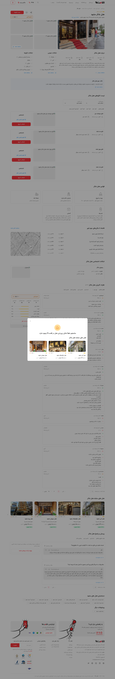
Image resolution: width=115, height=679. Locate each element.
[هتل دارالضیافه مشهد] (57, 346)
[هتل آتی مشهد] (77, 346)
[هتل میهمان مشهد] (38, 346)
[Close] (30, 321)
